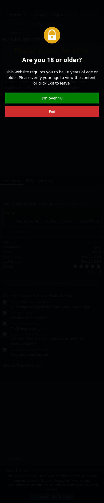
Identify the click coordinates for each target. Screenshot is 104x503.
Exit (52, 111)
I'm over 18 (52, 98)
